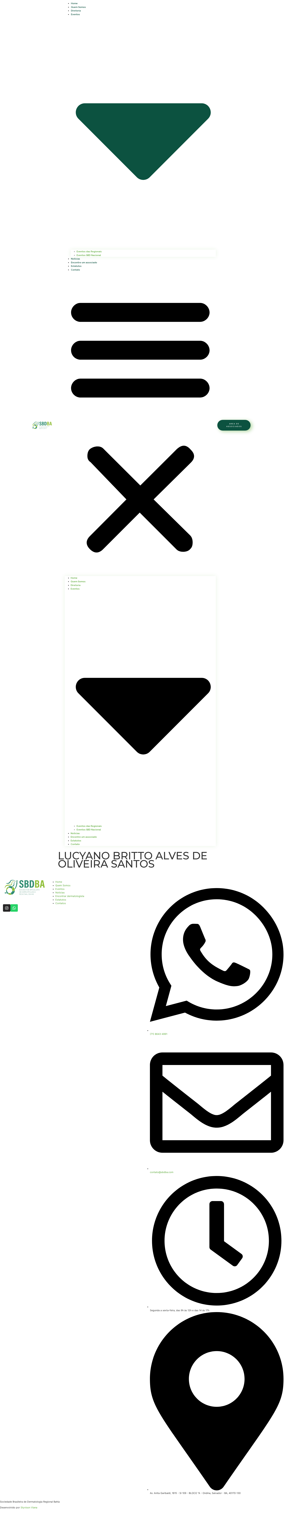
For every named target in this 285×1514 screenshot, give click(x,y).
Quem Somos (78, 7)
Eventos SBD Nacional (89, 255)
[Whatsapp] (14, 908)
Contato (75, 269)
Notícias (75, 258)
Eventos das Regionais (89, 251)
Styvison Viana (29, 1507)
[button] (140, 423)
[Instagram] (6, 908)
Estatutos (76, 266)
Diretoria (76, 10)
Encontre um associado (84, 262)
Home (74, 3)
